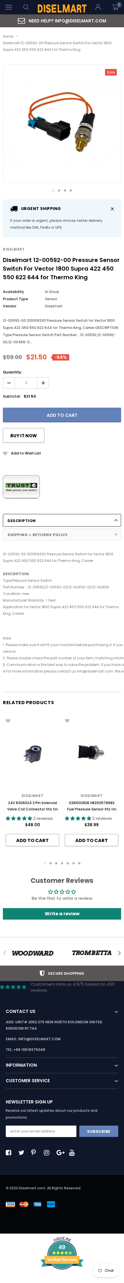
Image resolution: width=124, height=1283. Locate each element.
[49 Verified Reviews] (62, 1280)
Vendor (9, 306)
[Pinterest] (35, 1153)
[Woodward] (32, 953)
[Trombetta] (91, 953)
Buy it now (23, 436)
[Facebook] (10, 1153)
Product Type (15, 298)
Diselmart (14, 249)
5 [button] (68, 863)
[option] (62, 21)
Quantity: (12, 372)
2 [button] (59, 190)
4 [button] (70, 190)
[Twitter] (22, 1153)
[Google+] (61, 1153)
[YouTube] (73, 1153)
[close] (112, 208)
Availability (13, 291)
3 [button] (65, 190)
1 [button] (53, 190)
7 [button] (79, 863)
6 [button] (73, 863)
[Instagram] (48, 1153)
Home (8, 36)
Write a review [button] (62, 913)
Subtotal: (12, 396)
